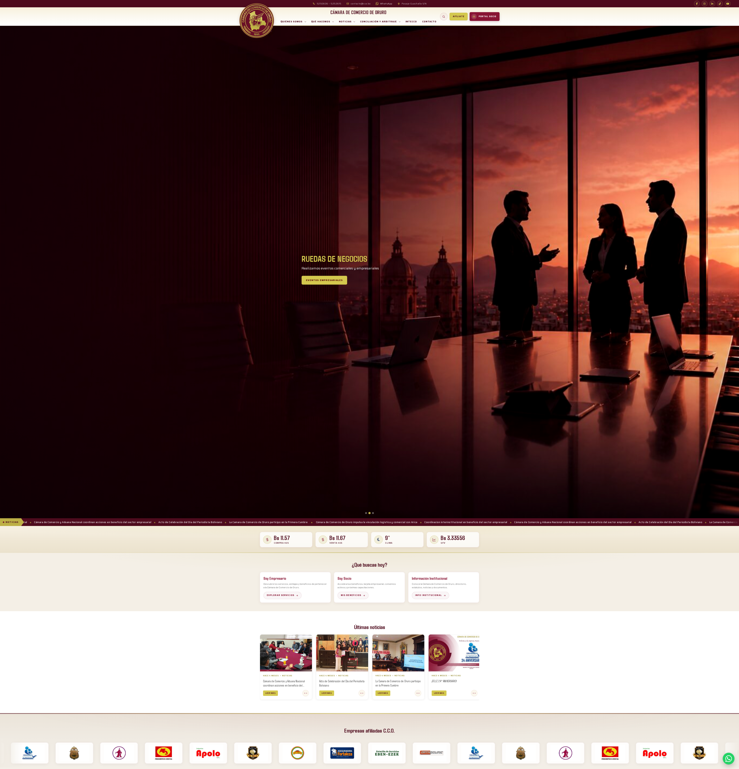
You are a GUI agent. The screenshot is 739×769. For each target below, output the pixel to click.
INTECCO (411, 21)
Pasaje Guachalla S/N (414, 3)
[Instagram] (704, 4)
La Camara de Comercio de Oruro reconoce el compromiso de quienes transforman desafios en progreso (322, 685)
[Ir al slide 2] (369, 513)
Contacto (429, 21)
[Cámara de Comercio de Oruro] (256, 20)
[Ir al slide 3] (373, 513)
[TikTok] (720, 4)
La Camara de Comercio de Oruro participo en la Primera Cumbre (514, 522)
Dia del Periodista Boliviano (429, 681)
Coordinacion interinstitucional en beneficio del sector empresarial (231, 522)
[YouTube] (728, 4)
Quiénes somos (292, 21)
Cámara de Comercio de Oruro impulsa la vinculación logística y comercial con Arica (132, 522)
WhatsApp (386, 3)
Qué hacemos (320, 21)
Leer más (309, 692)
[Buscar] (444, 16)
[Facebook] (697, 4)
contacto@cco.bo (361, 3)
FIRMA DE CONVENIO (368, 681)
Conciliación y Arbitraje (378, 21)
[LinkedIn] (712, 4)
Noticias (345, 21)
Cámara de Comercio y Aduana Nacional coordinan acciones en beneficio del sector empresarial (338, 522)
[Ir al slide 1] (366, 513)
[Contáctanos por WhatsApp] (728, 758)
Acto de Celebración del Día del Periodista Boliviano (436, 522)
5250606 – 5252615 (329, 3)
